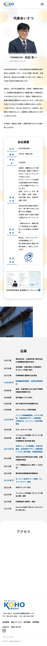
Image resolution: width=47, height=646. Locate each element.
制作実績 (27, 622)
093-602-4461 (11, 616)
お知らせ (5, 627)
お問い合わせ (16, 627)
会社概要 (5, 622)
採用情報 (35, 622)
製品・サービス (16, 622)
